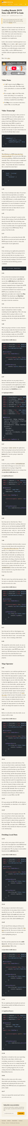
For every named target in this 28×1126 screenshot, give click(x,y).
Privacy (3, 1123)
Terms (7, 1123)
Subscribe (21, 1113)
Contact (20, 1120)
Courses (16, 4)
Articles (4, 4)
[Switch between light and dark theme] (25, 4)
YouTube (4, 1120)
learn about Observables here (11, 548)
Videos (20, 4)
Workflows (10, 4)
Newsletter (14, 1120)
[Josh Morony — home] (7, 2)
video (8, 58)
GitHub (9, 1120)
